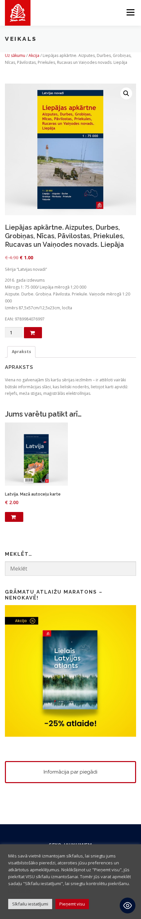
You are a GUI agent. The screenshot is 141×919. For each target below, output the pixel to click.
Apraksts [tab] (21, 351)
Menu (130, 12)
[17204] (33, 332)
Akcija (34, 55)
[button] (126, 93)
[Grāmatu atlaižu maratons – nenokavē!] (70, 670)
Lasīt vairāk (19, 890)
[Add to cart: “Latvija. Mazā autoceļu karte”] (14, 517)
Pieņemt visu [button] (72, 904)
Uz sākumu (15, 55)
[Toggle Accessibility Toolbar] (127, 905)
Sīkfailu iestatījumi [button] (30, 904)
